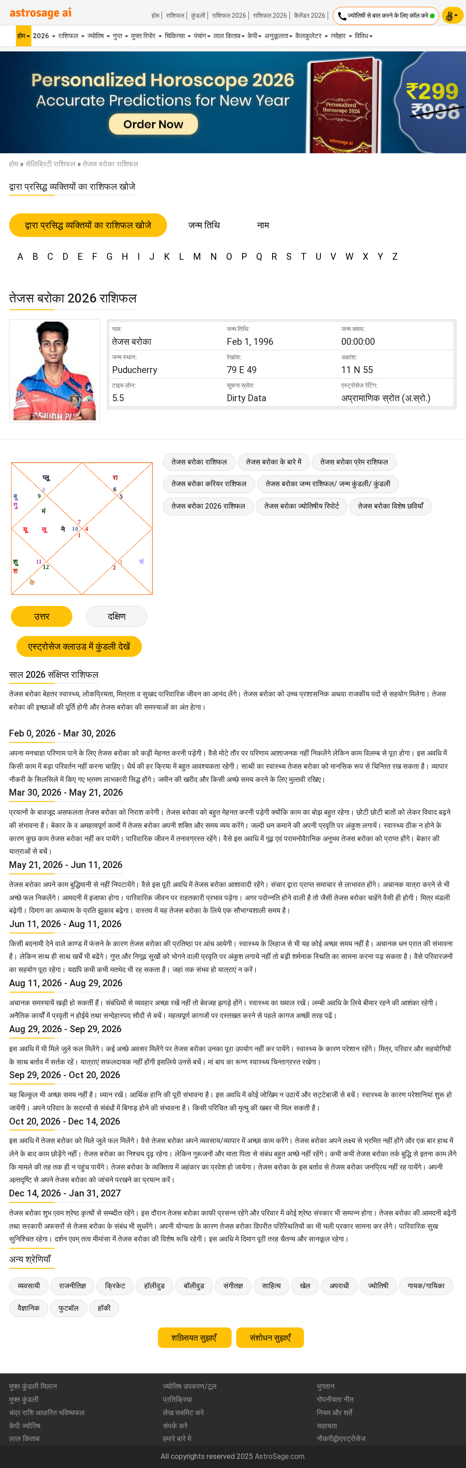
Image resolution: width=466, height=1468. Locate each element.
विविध (361, 36)
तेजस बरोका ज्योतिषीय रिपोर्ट (301, 506)
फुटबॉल (69, 1308)
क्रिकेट (115, 1285)
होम (155, 15)
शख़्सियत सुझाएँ (195, 1337)
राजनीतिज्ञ (72, 1285)
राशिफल (175, 15)
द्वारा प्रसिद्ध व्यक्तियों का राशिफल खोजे (88, 225)
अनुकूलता (276, 36)
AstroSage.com (279, 1456)
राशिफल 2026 (229, 15)
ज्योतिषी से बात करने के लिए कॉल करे (383, 16)
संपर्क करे (175, 1426)
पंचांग (200, 36)
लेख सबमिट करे (183, 1412)
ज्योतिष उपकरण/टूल (190, 1386)
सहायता (327, 1426)
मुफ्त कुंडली (24, 1399)
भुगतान (325, 1386)
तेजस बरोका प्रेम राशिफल (354, 462)
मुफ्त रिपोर (144, 36)
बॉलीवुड (194, 1285)
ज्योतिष (96, 36)
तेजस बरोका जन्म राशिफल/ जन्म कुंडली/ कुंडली (328, 483)
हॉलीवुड (154, 1285)
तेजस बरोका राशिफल (199, 462)
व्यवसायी (29, 1285)
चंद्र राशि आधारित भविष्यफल (47, 1412)
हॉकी (104, 1308)
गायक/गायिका (426, 1285)
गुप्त (118, 36)
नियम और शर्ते (334, 1412)
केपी (252, 36)
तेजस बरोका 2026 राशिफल (208, 506)
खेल (305, 1285)
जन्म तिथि (204, 225)
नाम (263, 225)
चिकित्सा (176, 36)
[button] (35, 102)
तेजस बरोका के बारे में (273, 462)
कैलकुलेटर (309, 36)
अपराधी (339, 1285)
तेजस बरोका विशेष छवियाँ (390, 506)
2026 (42, 36)
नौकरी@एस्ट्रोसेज (341, 1438)
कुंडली (198, 15)
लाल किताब (226, 36)
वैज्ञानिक (29, 1308)
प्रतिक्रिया (177, 1399)
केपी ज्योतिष (25, 1426)
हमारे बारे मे (177, 1438)
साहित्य (271, 1285)
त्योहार (339, 36)
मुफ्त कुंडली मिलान (33, 1386)
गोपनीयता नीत (335, 1399)
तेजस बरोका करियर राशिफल (209, 483)
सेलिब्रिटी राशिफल (50, 164)
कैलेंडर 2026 (309, 15)
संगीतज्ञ (233, 1285)
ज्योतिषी (378, 1285)
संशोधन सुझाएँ (270, 1337)
